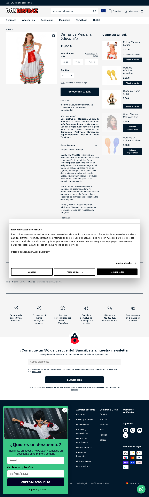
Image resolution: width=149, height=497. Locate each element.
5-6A (65, 62)
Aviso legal (82, 483)
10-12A (93, 63)
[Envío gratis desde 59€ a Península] (16, 316)
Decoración (47, 20)
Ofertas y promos (84, 447)
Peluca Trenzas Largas (131, 43)
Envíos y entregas (84, 419)
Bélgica (103, 440)
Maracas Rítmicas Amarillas (128, 70)
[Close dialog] (64, 410)
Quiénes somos (83, 461)
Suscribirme (74, 379)
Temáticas (81, 20)
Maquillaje (64, 20)
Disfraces (11, 20)
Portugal (103, 435)
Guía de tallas (82, 424)
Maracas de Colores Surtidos (132, 139)
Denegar (32, 272)
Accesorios (28, 20)
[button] (142, 11)
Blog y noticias (82, 466)
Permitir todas (117, 272)
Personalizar (72, 272)
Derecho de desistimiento (82, 440)
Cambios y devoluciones (82, 431)
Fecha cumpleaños (20, 467)
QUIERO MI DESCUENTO (35, 482)
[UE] (103, 11)
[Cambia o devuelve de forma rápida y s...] (86, 316)
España (103, 414)
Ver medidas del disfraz (91, 55)
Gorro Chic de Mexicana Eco (130, 115)
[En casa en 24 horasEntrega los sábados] (39, 316)
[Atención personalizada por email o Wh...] (63, 316)
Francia (103, 419)
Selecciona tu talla (79, 91)
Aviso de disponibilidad (132, 128)
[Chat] (141, 489)
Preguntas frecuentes (81, 454)
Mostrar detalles (124, 263)
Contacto (80, 414)
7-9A (79, 63)
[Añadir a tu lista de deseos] (53, 35)
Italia (102, 429)
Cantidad (65, 70)
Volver (9, 29)
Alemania (104, 424)
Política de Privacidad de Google (91, 387)
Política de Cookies (100, 483)
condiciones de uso (97, 369)
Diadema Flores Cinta (131, 92)
